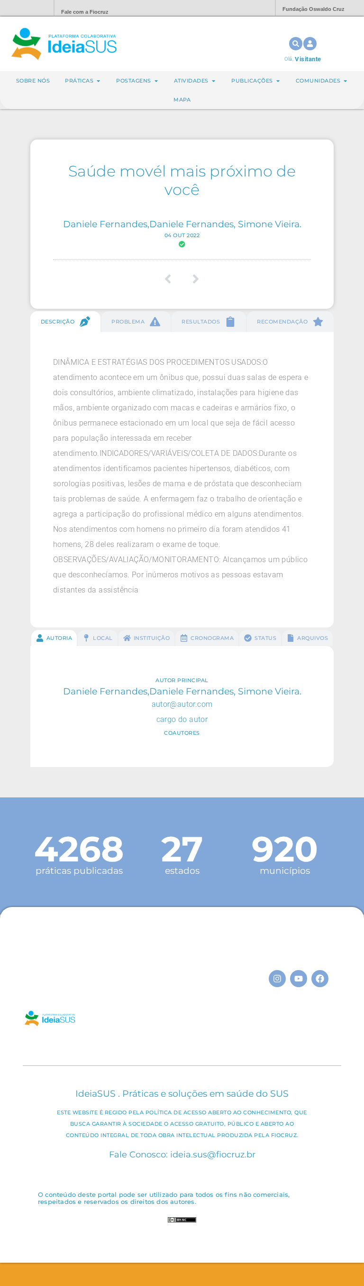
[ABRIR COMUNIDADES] (345, 80)
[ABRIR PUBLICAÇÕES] (278, 80)
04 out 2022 (182, 235)
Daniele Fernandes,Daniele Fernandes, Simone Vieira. (182, 224)
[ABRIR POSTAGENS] (156, 80)
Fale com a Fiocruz (85, 12)
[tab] (65, 321)
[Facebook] (319, 978)
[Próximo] (192, 279)
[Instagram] (277, 978)
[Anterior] (171, 279)
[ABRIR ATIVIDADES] (213, 80)
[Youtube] (298, 978)
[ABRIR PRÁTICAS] (98, 80)
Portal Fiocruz (23, 8)
